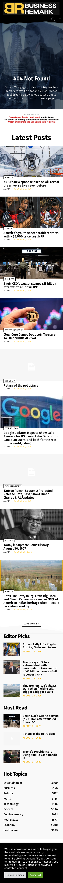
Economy (10, 381)
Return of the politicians (21, 385)
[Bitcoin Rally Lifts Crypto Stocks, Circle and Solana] (12, 649)
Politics (9, 540)
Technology (11, 428)
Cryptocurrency (14, 330)
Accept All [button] (35, 875)
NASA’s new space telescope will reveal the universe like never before (31, 183)
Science (9, 177)
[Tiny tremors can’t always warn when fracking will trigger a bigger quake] (12, 690)
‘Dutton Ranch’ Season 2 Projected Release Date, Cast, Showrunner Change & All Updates (28, 494)
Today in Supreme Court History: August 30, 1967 (26, 546)
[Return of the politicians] (31, 365)
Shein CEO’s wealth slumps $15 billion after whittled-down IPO (30, 285)
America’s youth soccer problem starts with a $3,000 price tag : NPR (31, 234)
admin (7, 189)
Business (9, 279)
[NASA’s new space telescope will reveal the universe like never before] (31, 161)
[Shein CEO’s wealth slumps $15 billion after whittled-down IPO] (31, 263)
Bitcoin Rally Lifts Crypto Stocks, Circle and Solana (39, 646)
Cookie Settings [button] (15, 875)
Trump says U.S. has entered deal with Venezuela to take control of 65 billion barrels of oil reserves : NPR (40, 668)
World (8, 228)
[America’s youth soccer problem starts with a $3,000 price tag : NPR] (31, 212)
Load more (30, 623)
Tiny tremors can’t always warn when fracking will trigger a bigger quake (40, 688)
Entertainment (13, 486)
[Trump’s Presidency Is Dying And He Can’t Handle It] (12, 756)
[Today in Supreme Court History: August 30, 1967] (31, 524)
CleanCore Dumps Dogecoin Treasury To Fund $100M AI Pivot (29, 336)
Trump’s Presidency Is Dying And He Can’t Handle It (40, 755)
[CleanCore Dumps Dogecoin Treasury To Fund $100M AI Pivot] (31, 314)
